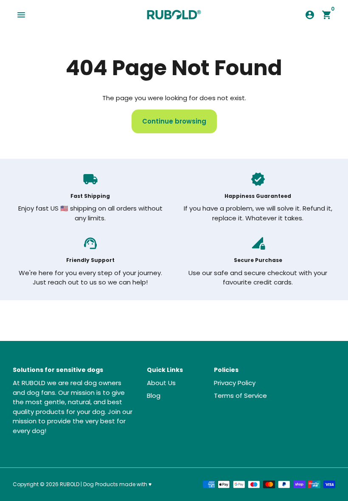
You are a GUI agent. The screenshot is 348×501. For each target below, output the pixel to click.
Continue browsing (174, 121)
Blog (153, 395)
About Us (161, 382)
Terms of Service (240, 395)
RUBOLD (69, 484)
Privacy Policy (234, 382)
